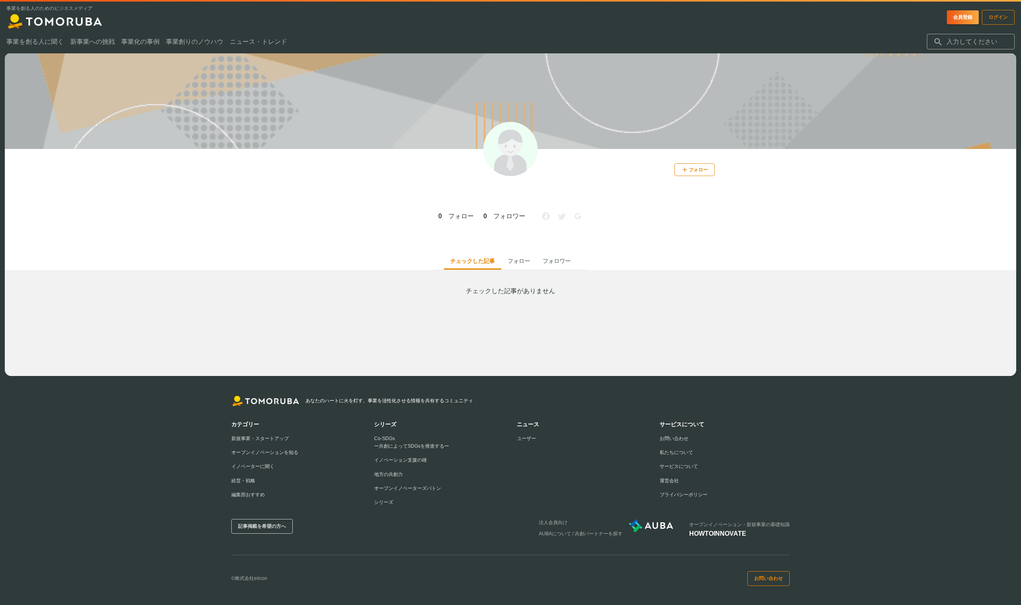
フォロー (519, 261)
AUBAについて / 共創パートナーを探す (581, 533)
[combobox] (971, 42)
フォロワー (557, 261)
